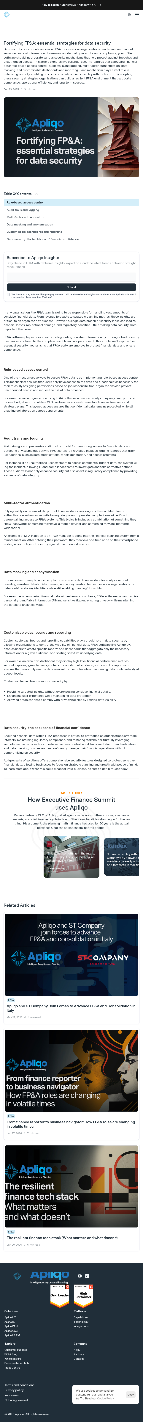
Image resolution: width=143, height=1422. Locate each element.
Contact (79, 1358)
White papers (12, 1358)
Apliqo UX (124, 644)
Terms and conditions (19, 1385)
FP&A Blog (11, 1354)
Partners (79, 1354)
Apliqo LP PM (12, 1335)
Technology (81, 1321)
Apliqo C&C (11, 1330)
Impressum (12, 1395)
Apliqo (80, 450)
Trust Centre (12, 1367)
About (78, 1349)
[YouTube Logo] (79, 1276)
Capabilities (81, 1317)
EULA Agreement (16, 1400)
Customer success (15, 1349)
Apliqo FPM (11, 1326)
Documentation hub (16, 1363)
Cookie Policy (105, 1398)
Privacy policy (14, 1390)
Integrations (81, 1326)
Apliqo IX (9, 1321)
